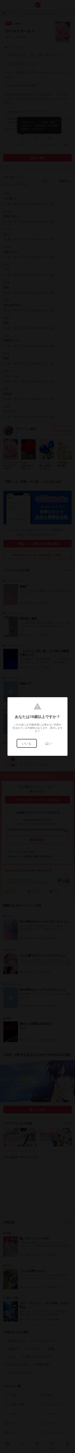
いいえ (27, 743)
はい (48, 743)
